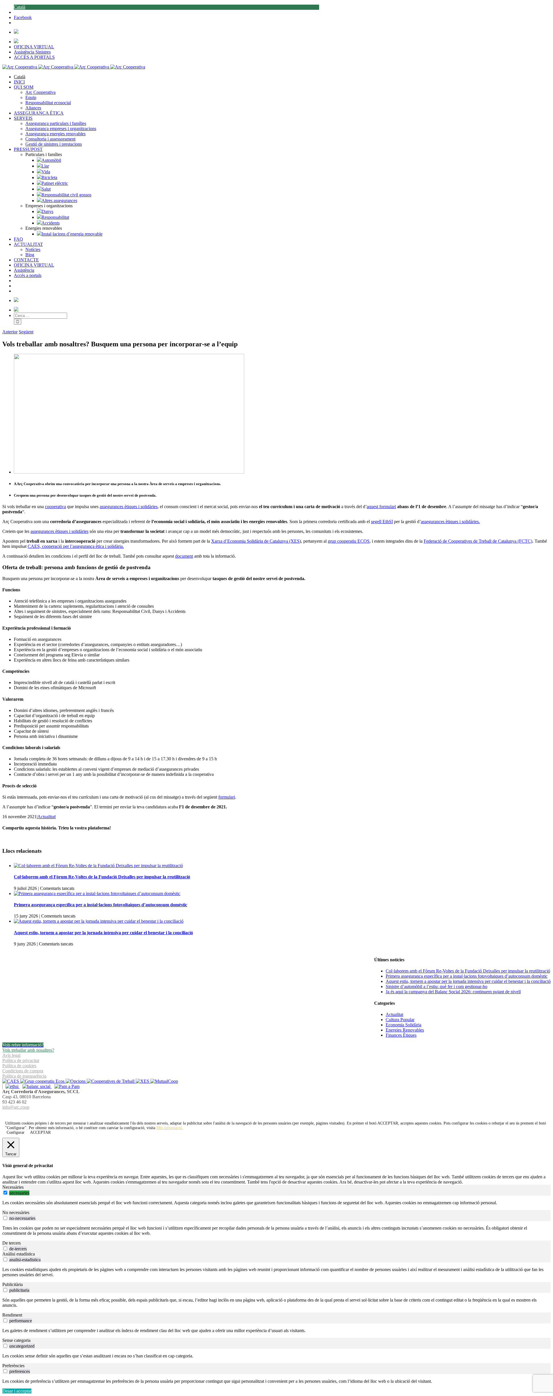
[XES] (143, 1081)
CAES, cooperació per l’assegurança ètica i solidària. (76, 546)
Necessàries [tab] (13, 1187)
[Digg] (273, 1114)
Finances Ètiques (401, 1035)
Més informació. (169, 1128)
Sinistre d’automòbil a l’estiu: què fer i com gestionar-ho (436, 986)
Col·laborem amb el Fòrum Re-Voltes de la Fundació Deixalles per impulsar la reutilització (102, 876)
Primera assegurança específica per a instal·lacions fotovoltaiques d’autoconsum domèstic (100, 904)
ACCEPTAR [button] (387, 1123)
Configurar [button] (15, 1132)
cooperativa (55, 506)
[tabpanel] (276, 1202)
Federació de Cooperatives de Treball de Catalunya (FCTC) (478, 541)
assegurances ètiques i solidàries (129, 506)
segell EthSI (382, 521)
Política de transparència (24, 1076)
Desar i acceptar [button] (16, 1391)
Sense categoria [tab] (16, 1340)
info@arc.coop (15, 1107)
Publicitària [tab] (12, 1284)
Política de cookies (19, 1065)
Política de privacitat (20, 1060)
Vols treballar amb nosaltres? (28, 1050)
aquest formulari (381, 506)
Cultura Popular (400, 1019)
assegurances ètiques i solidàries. (450, 521)
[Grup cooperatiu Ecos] (43, 1081)
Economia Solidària (403, 1024)
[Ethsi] (11, 1086)
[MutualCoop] (164, 1081)
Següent (26, 331)
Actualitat (46, 816)
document (184, 556)
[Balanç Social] (36, 1086)
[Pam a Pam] (65, 1086)
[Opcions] (76, 1081)
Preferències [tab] (13, 1365)
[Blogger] (279, 1114)
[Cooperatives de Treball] (111, 1081)
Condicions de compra (22, 1070)
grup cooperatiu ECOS (349, 541)
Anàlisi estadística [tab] (18, 1253)
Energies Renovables (405, 1029)
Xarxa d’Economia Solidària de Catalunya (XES (255, 541)
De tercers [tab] (11, 1243)
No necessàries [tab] (15, 1212)
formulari (226, 797)
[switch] (5, 1192)
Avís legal (11, 1055)
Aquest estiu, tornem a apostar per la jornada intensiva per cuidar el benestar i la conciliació (103, 932)
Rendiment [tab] (12, 1315)
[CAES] (11, 1081)
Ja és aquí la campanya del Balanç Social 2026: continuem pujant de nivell (453, 991)
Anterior (10, 331)
